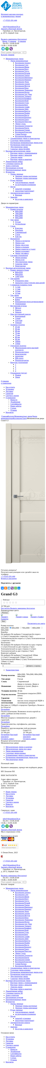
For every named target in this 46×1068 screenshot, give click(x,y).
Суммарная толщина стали (21, 285)
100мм (17, 341)
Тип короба (15, 279)
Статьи (13, 408)
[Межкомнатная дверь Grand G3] (23, 493)
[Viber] (12, 588)
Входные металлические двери (18, 151)
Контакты (10, 412)
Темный (18, 323)
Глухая (18, 222)
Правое (18, 375)
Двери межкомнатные (19, 61)
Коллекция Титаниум (23, 126)
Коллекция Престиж (23, 122)
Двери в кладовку (22, 251)
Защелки (13, 197)
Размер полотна (16, 209)
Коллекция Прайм (22, 113)
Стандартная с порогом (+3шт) (20, 636)
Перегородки (20, 266)
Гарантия (9, 393)
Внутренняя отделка (18, 306)
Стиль (12, 226)
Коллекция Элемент (23, 96)
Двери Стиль (20, 124)
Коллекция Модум (22, 86)
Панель (18, 310)
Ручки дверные (16, 180)
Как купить (10, 387)
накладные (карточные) (24, 191)
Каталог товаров (7, 55)
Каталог (11, 416)
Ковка (17, 300)
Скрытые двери (21, 264)
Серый (18, 318)
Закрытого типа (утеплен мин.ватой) (30, 283)
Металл (18, 308)
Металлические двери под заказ (18, 749)
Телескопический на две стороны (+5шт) (17, 651)
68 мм (17, 331)
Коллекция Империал (24, 78)
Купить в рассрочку (9, 578)
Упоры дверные (16, 174)
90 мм (17, 339)
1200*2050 (19, 276)
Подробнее (5, 709)
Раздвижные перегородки (20, 145)
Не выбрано (16, 634)
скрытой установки (23, 189)
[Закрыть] (1, 859)
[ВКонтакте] (2, 588)
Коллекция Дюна (22, 82)
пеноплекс (19, 356)
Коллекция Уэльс (22, 103)
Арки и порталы (12, 166)
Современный (21, 232)
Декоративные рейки (14, 161)
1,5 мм (17, 289)
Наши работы (15, 406)
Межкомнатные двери (14, 59)
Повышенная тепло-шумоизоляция (29, 302)
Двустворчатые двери (19, 147)
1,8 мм (17, 291)
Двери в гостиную (22, 241)
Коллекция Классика (23, 132)
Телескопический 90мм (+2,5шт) (14, 659)
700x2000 (19, 213)
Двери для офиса (22, 253)
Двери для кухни (22, 245)
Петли (12, 187)
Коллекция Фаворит (23, 80)
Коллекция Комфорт (23, 99)
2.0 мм (17, 293)
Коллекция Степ (21, 65)
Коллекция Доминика (24, 90)
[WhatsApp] (15, 588)
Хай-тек (18, 237)
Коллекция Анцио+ (23, 63)
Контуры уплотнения (19, 362)
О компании (11, 398)
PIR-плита (19, 358)
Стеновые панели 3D (14, 164)
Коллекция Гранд (22, 120)
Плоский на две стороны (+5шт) (21, 647)
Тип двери (14, 220)
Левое (17, 377)
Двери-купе (20, 260)
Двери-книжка (21, 258)
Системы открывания (19, 255)
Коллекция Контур (22, 111)
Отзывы (13, 410)
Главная (4, 416)
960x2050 (19, 274)
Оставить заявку (7, 739)
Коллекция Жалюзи (23, 136)
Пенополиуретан (22, 360)
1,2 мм (17, 287)
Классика (19, 228)
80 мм (17, 337)
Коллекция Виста (22, 115)
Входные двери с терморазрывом (23, 153)
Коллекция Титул (22, 71)
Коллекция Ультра (22, 75)
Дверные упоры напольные (26, 178)
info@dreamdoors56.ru (11, 27)
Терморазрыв (20, 304)
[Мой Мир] (18, 588)
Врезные (18, 195)
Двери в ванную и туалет (25, 249)
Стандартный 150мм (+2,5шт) (20, 657)
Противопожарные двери (16, 170)
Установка (10, 389)
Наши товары (11, 792)
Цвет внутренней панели (20, 314)
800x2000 (19, 216)
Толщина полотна (17, 325)
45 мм (17, 327)
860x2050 (19, 272)
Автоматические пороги (20, 193)
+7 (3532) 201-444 (10, 20)
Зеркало (18, 312)
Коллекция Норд (22, 69)
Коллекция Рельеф (22, 73)
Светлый (18, 320)
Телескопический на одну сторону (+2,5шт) (18, 649)
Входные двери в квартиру (21, 159)
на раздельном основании (25, 185)
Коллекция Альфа (22, 107)
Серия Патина (21, 134)
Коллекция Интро (22, 92)
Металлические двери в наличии (19, 747)
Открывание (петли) (18, 373)
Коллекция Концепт (23, 117)
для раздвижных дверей (24, 182)
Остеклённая (20, 224)
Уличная (18, 297)
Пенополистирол (22, 352)
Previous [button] (5, 613)
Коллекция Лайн (22, 109)
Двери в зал (20, 243)
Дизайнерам (15, 402)
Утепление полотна (18, 346)
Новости (13, 400)
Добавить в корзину (34, 666)
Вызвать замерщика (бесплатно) (14, 39)
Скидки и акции (12, 396)
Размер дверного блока (19, 270)
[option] (23, 493)
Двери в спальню (22, 247)
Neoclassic (19, 230)
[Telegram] (9, 588)
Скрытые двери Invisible (20, 149)
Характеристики (12, 670)
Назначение (15, 239)
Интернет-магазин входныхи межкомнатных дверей (12, 15)
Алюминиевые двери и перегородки (25, 138)
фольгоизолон (20, 354)
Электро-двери (16, 157)
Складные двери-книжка (20, 141)
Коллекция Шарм (22, 67)
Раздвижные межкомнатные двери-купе (26, 143)
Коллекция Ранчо (22, 128)
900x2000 (19, 218)
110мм (17, 344)
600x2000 (19, 211)
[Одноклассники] (5, 588)
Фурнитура (10, 172)
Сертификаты (15, 404)
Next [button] (3, 621)
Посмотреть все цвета (36, 623)
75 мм (17, 335)
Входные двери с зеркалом (21, 155)
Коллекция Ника (22, 88)
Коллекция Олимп (22, 130)
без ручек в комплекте (24, 199)
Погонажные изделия (14, 168)
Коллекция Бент (21, 105)
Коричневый (20, 316)
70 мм (17, 333)
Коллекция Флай (22, 101)
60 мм (17, 329)
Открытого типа (21, 281)
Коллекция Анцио (22, 84)
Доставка (9, 391)
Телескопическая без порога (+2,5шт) (16, 638)
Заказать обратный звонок (11, 29)
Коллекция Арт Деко (23, 94)
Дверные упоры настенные (26, 176)
